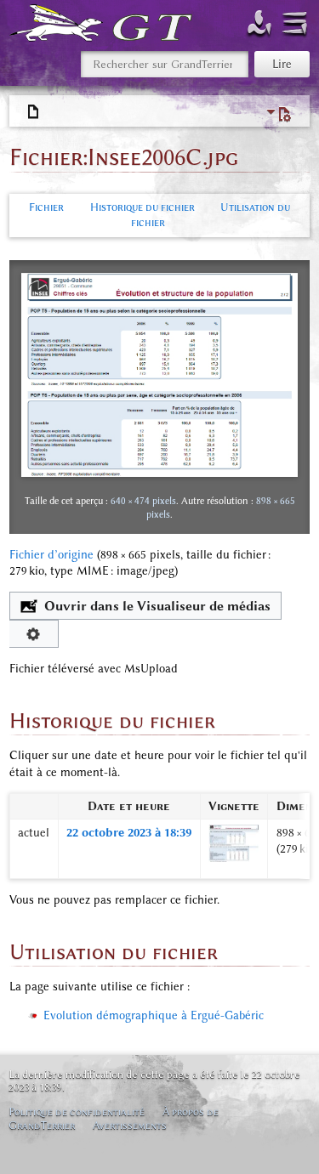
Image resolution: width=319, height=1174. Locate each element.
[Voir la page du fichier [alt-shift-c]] (34, 112)
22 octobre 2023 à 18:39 (128, 832)
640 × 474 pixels (143, 501)
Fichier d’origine (51, 554)
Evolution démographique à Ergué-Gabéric (153, 1015)
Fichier (46, 207)
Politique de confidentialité (77, 1111)
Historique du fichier (142, 207)
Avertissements (130, 1125)
